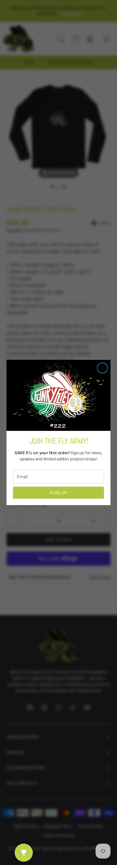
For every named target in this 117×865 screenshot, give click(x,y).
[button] (102, 368)
